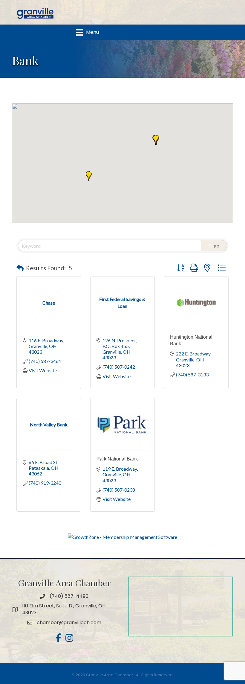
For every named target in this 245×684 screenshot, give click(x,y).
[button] (155, 140)
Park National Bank (117, 458)
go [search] (216, 245)
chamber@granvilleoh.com (69, 622)
